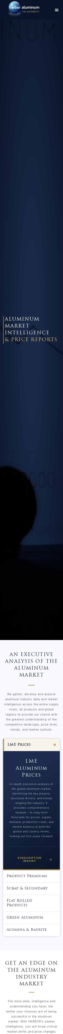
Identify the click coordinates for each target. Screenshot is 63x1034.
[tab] (31, 745)
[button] (57, 10)
